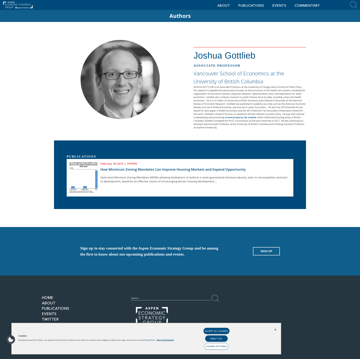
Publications (251, 5)
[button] (10, 339)
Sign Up (266, 251)
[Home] (46, 5)
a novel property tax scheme (240, 117)
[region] (146, 339)
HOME (47, 297)
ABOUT (223, 5)
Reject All (216, 338)
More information (165, 340)
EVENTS (279, 5)
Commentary (307, 5)
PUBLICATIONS (55, 308)
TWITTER (50, 319)
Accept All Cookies (216, 331)
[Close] (275, 330)
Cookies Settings (216, 346)
